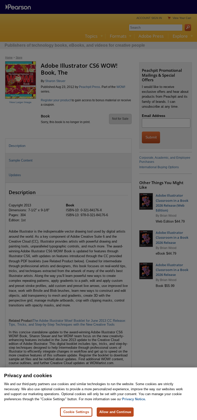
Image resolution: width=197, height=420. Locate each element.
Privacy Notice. (134, 399)
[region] (98, 393)
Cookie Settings (76, 412)
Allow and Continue (115, 412)
